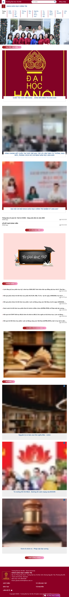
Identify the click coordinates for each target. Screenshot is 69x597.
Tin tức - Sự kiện (16, 13)
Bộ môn (8, 381)
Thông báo (24, 12)
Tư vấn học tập (44, 13)
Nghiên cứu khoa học (36, 13)
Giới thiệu (10, 12)
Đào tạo (30, 12)
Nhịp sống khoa (51, 12)
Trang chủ (4, 12)
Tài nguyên (59, 12)
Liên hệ (65, 12)
